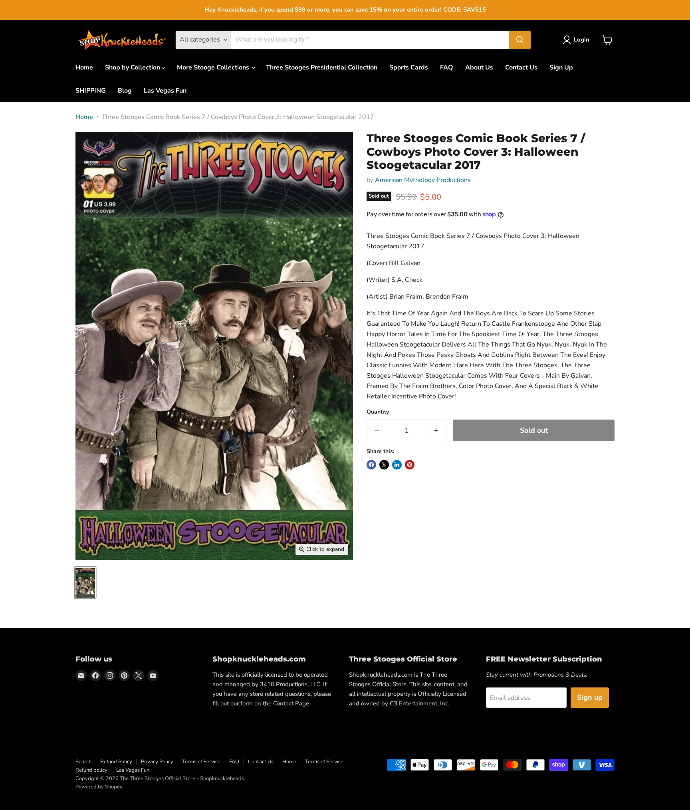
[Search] (520, 40)
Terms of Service (201, 761)
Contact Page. (291, 703)
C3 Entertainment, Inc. (419, 703)
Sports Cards (408, 67)
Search (83, 761)
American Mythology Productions (423, 180)
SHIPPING (90, 90)
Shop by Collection (133, 67)
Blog (125, 90)
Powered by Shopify (99, 786)
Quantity (378, 412)
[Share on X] (384, 464)
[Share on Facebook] (371, 464)
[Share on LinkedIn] (397, 464)
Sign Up (561, 67)
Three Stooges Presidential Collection (321, 67)
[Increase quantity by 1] (436, 431)
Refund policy (91, 770)
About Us (479, 67)
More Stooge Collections (214, 67)
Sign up (590, 697)
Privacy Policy (157, 761)
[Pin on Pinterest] (409, 464)
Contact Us (521, 67)
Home (84, 67)
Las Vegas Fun (165, 90)
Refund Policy (116, 761)
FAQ (446, 67)
